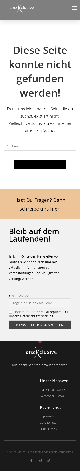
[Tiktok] (48, 460)
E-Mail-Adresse (20, 295)
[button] (74, 8)
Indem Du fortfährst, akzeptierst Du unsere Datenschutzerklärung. (38, 314)
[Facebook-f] (31, 460)
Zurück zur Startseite (40, 164)
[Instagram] (40, 460)
